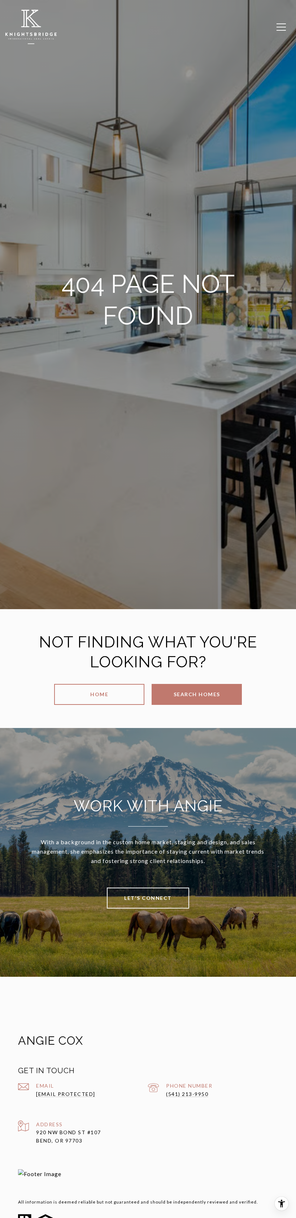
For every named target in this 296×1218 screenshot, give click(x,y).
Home (99, 694)
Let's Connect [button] (148, 898)
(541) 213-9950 (187, 1094)
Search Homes (197, 694)
